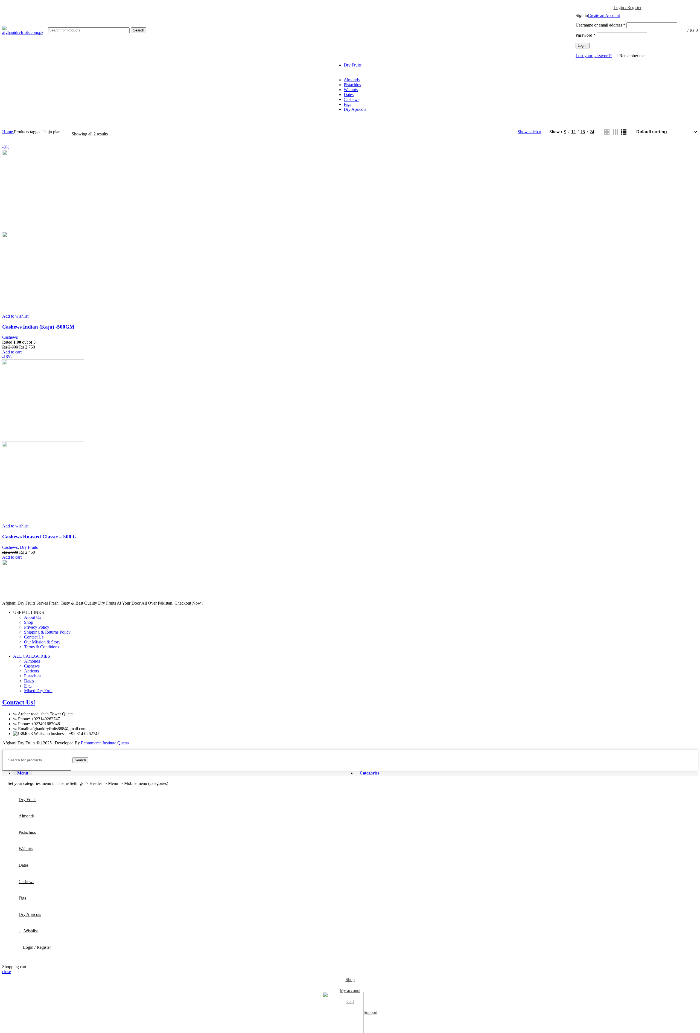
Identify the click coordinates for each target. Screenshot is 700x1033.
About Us (32, 617)
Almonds (32, 661)
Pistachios (32, 676)
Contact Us (33, 637)
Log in (582, 45)
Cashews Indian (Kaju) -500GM (38, 327)
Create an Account (604, 15)
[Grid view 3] (615, 132)
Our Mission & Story (42, 642)
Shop (28, 622)
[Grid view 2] (606, 132)
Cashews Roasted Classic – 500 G (39, 536)
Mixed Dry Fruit (38, 690)
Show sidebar (529, 131)
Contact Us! (18, 702)
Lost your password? (594, 55)
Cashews (10, 337)
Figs (27, 685)
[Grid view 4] (623, 132)
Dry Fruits (29, 547)
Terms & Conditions (41, 647)
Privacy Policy (36, 627)
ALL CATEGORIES (31, 656)
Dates (29, 680)
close (6, 971)
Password (586, 35)
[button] (12, 352)
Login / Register (37, 947)
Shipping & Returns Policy (47, 632)
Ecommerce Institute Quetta (105, 743)
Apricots (31, 671)
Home (8, 131)
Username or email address (600, 25)
